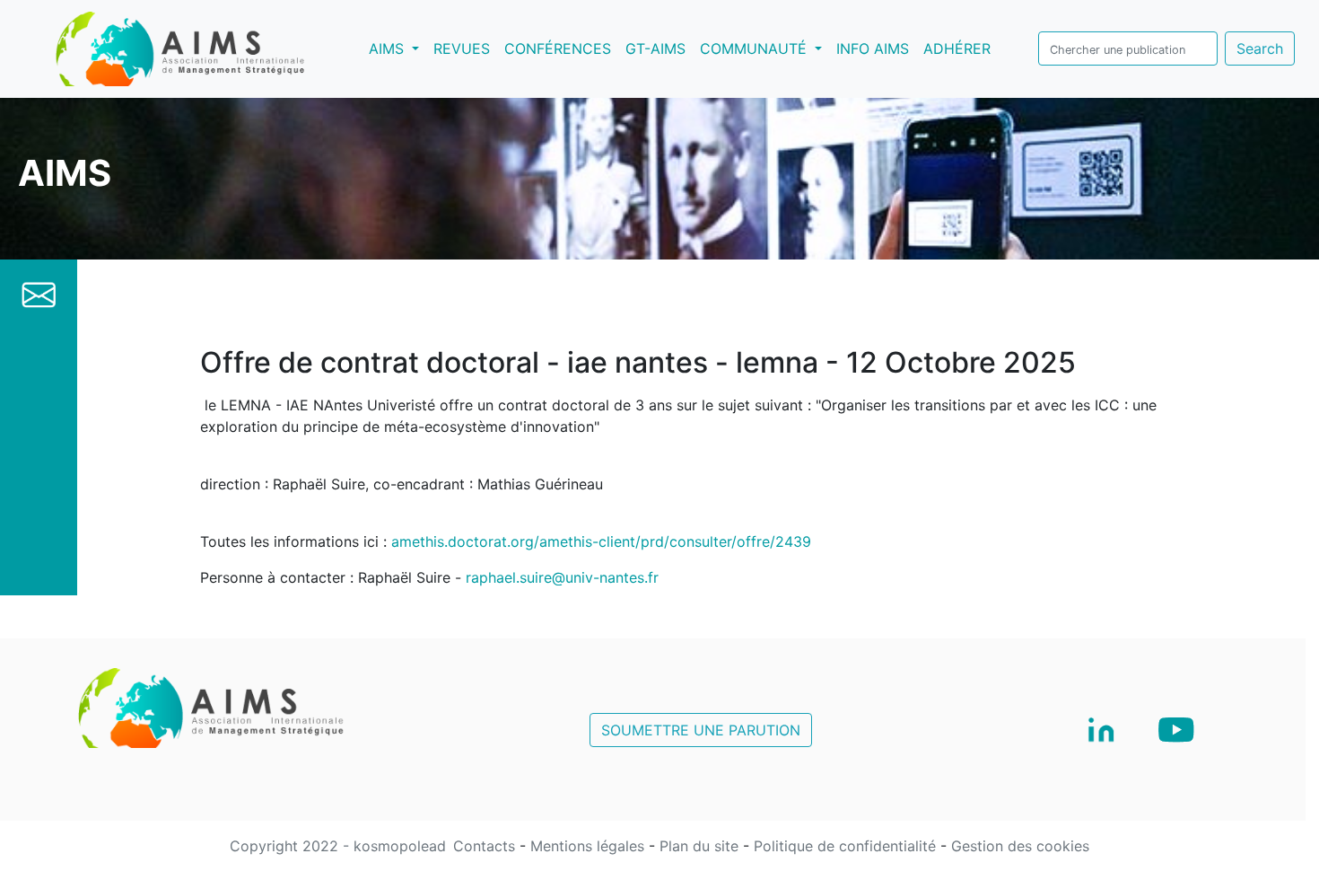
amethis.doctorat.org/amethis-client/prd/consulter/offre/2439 (601, 541)
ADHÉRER (957, 48)
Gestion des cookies (1020, 846)
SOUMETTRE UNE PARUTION (700, 730)
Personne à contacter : (277, 577)
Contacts (486, 846)
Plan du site (701, 846)
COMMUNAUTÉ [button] (755, 48)
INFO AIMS (872, 48)
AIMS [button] (397, 48)
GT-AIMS (655, 48)
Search (1259, 48)
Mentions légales (589, 846)
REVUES (461, 48)
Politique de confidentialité (847, 846)
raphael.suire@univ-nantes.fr (562, 577)
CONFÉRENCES (557, 48)
